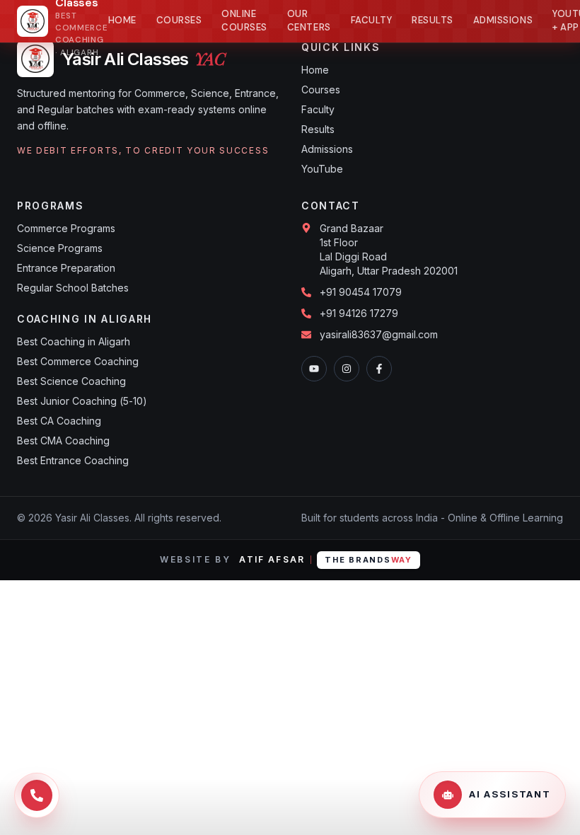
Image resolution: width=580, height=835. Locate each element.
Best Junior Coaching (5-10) (82, 401)
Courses (179, 20)
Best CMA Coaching (63, 440)
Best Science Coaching (71, 381)
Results (432, 20)
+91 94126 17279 (359, 313)
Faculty (372, 20)
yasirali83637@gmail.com (379, 334)
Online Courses (244, 21)
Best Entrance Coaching (73, 460)
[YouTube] (314, 368)
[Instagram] (346, 368)
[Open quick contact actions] (36, 795)
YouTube (322, 169)
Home (122, 20)
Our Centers (309, 21)
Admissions (503, 20)
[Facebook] (379, 368)
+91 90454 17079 (361, 292)
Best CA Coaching (59, 421)
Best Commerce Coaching (78, 361)
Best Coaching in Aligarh (73, 341)
